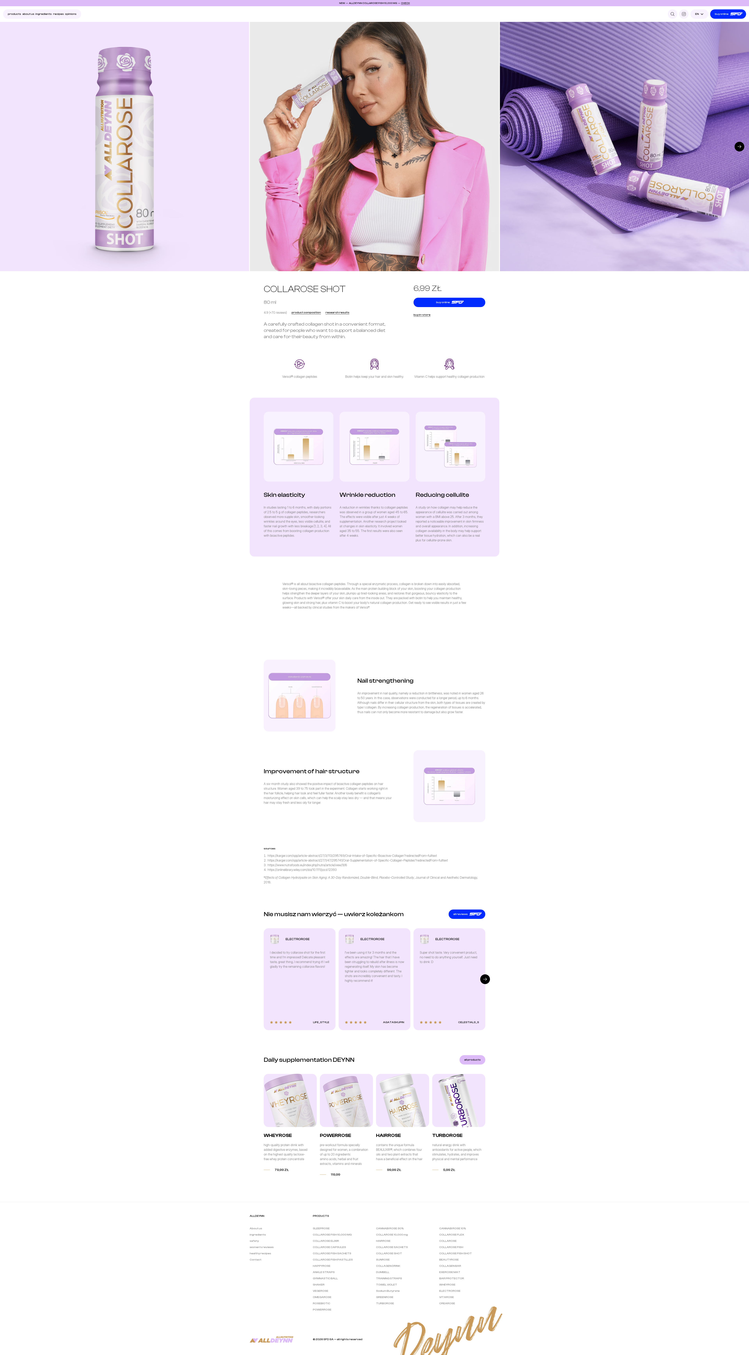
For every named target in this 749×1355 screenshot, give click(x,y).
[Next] (739, 146)
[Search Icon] (672, 14)
